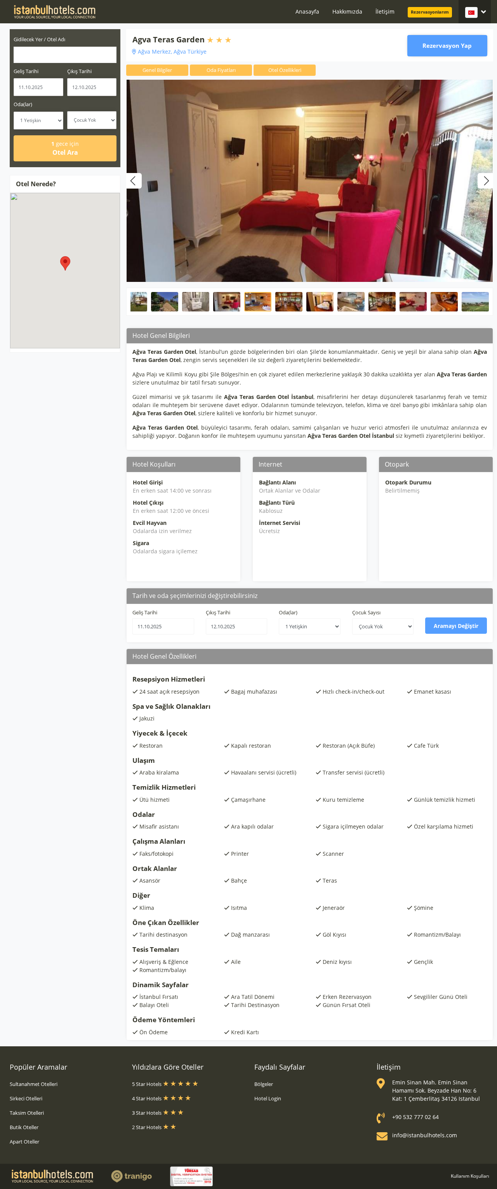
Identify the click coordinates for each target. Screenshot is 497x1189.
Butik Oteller (24, 1127)
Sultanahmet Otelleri (33, 1084)
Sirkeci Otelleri (26, 1098)
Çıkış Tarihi (79, 71)
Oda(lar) (23, 104)
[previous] (134, 181)
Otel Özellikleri (284, 69)
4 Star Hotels (147, 1098)
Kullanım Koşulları (470, 1176)
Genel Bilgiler (157, 69)
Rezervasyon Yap (447, 45)
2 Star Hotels (147, 1127)
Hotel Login (267, 1098)
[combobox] (65, 55)
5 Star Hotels (147, 1084)
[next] (485, 181)
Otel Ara (65, 148)
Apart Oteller (24, 1141)
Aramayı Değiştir (456, 625)
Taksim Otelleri (27, 1112)
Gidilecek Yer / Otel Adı (39, 39)
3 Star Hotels (147, 1112)
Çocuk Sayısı (366, 612)
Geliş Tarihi (26, 71)
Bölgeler (263, 1084)
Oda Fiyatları (221, 69)
